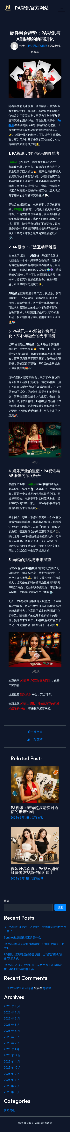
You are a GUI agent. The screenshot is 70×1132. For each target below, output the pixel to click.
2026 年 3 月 (12, 1037)
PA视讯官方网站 (32, 8)
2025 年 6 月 (12, 1092)
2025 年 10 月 (12, 1067)
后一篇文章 (35, 739)
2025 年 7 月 (12, 1086)
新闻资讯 (37, 817)
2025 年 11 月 (12, 1061)
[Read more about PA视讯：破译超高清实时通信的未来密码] (35, 784)
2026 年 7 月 (12, 1012)
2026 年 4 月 (12, 1030)
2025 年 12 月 (12, 1055)
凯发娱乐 (26, 694)
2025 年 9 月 (12, 1073)
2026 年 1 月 (11, 1049)
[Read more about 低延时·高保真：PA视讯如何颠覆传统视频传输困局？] (35, 845)
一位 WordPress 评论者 (18, 988)
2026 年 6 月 (12, 1018)
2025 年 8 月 (12, 1079)
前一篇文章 (35, 731)
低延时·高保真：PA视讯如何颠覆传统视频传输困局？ (35, 870)
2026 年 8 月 (12, 1006)
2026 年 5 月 (12, 1024)
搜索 (6, 900)
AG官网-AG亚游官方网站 (35, 680)
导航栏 (47, 988)
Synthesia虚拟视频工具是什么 (22, 937)
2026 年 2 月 (12, 1043)
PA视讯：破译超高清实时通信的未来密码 (34, 809)
